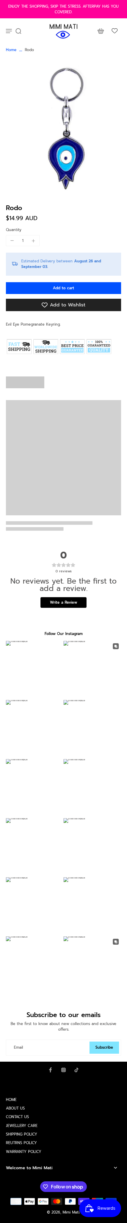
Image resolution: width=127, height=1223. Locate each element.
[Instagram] (63, 1069)
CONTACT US (17, 1116)
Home (11, 50)
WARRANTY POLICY (23, 1151)
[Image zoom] (63, 128)
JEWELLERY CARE (22, 1125)
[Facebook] (50, 1069)
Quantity (13, 230)
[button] (63, 288)
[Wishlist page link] (115, 31)
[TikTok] (76, 1069)
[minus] (12, 240)
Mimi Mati (71, 1212)
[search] (18, 31)
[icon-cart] (100, 31)
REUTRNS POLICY (21, 1142)
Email (18, 1047)
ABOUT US (15, 1108)
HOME (11, 1099)
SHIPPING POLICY (21, 1134)
